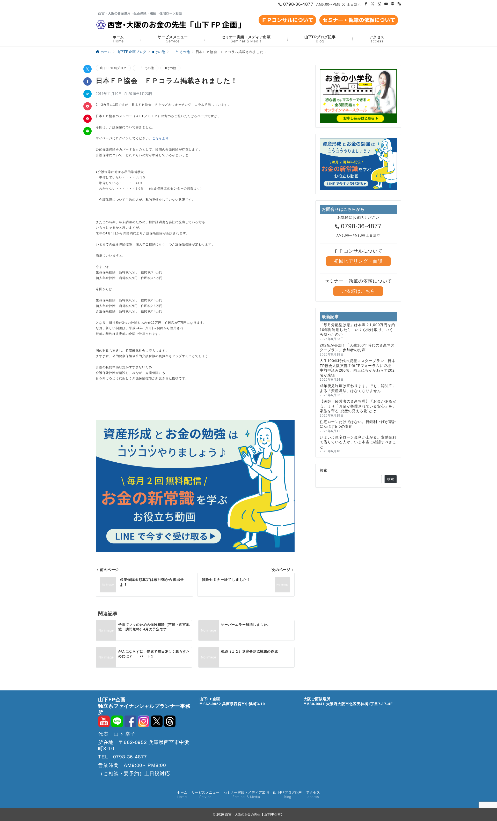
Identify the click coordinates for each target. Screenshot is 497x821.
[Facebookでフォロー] (366, 4)
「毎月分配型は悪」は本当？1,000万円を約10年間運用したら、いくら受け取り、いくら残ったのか (357, 329)
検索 (324, 470)
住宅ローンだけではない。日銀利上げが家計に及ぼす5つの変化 (358, 424)
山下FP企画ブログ (113, 68)
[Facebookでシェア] (87, 81)
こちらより (160, 138)
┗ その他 (145, 68)
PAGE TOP (481, 790)
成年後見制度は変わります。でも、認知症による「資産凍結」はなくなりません (358, 388)
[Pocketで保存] (87, 106)
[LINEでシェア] (87, 131)
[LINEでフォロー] (392, 4)
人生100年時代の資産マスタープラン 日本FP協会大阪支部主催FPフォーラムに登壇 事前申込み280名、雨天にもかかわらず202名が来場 (358, 368)
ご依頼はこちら (358, 291)
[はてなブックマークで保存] (87, 94)
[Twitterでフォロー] (373, 4)
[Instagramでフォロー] (379, 4)
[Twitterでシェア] (87, 69)
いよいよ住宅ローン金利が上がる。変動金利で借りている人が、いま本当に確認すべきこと (358, 442)
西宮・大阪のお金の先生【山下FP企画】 (254, 814)
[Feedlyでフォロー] (399, 4)
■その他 (170, 68)
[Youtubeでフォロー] (386, 4)
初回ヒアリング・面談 (358, 261)
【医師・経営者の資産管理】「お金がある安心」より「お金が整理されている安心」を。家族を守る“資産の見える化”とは (358, 406)
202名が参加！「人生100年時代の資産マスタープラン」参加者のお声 (357, 347)
